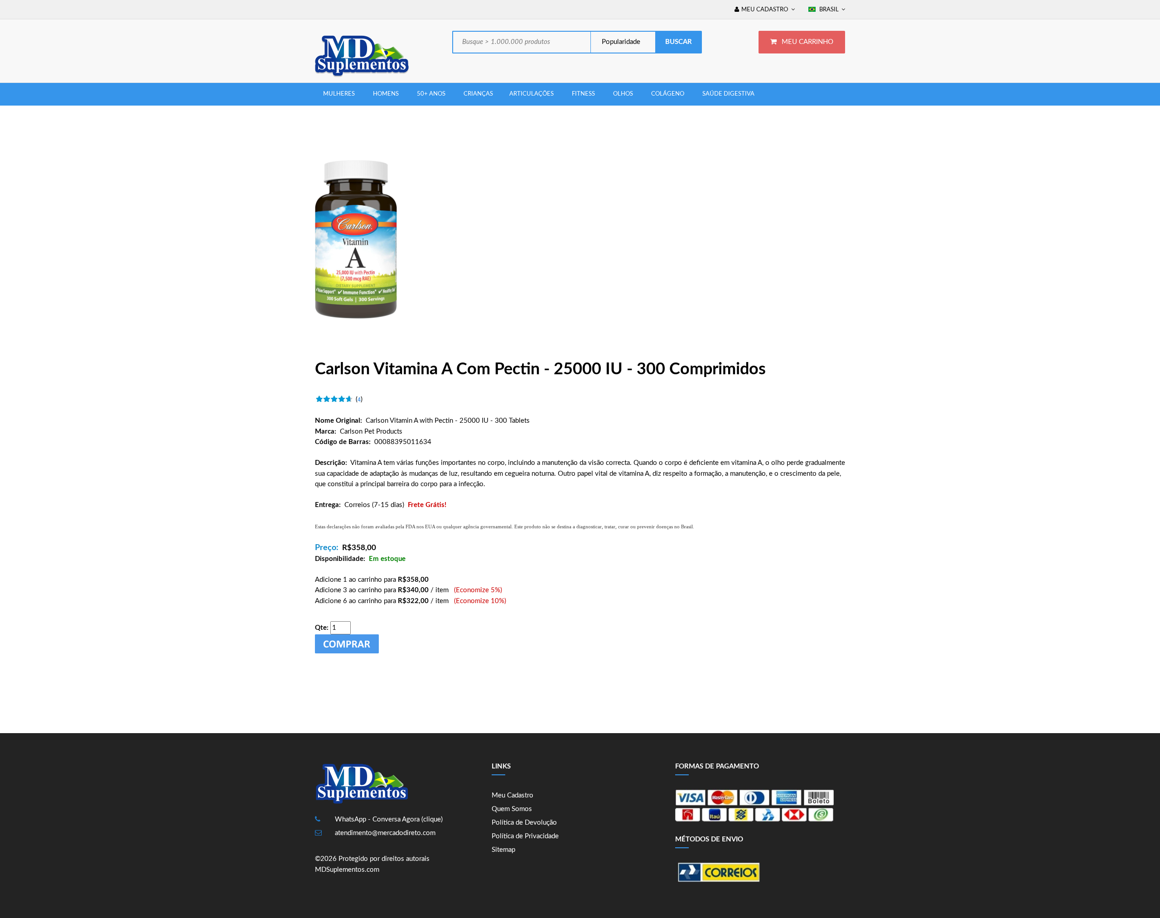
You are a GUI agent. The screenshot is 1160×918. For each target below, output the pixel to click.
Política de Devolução (524, 822)
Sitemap (503, 849)
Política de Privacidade (525, 836)
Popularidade (620, 42)
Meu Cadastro (512, 795)
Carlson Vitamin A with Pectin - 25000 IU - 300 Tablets (448, 420)
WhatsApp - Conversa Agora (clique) (389, 819)
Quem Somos (512, 809)
